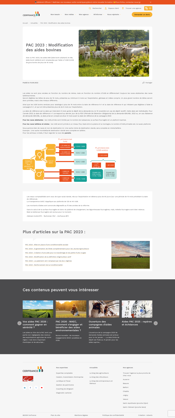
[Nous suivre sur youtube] (42, 388)
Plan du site (55, 415)
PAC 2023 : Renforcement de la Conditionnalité (43, 265)
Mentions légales (81, 415)
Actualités (34, 23)
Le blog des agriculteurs (99, 373)
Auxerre (126, 379)
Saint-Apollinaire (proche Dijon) (135, 403)
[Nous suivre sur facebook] (30, 388)
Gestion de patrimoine (65, 385)
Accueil (25, 23)
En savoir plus (38, 323)
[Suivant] (156, 323)
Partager (149, 83)
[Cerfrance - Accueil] (31, 14)
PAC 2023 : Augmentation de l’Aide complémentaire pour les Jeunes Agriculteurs (57, 249)
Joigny (125, 395)
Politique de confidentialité (113, 415)
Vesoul (125, 399)
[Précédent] (19, 323)
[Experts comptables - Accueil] (28, 379)
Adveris (149, 415)
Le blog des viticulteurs (99, 377)
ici (139, 2)
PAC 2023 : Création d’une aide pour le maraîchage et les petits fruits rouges (55, 253)
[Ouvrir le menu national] (148, 8)
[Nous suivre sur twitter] (36, 388)
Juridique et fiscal (63, 381)
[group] (38, 323)
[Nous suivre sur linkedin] (25, 388)
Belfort (125, 387)
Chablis (126, 391)
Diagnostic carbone (63, 393)
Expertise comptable (64, 373)
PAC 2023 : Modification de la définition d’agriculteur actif (48, 257)
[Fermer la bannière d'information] (150, 2)
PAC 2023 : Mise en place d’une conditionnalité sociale (46, 245)
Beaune (126, 383)
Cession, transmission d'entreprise (69, 377)
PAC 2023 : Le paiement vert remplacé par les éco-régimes (48, 261)
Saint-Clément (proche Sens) (134, 407)
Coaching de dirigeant (64, 389)
